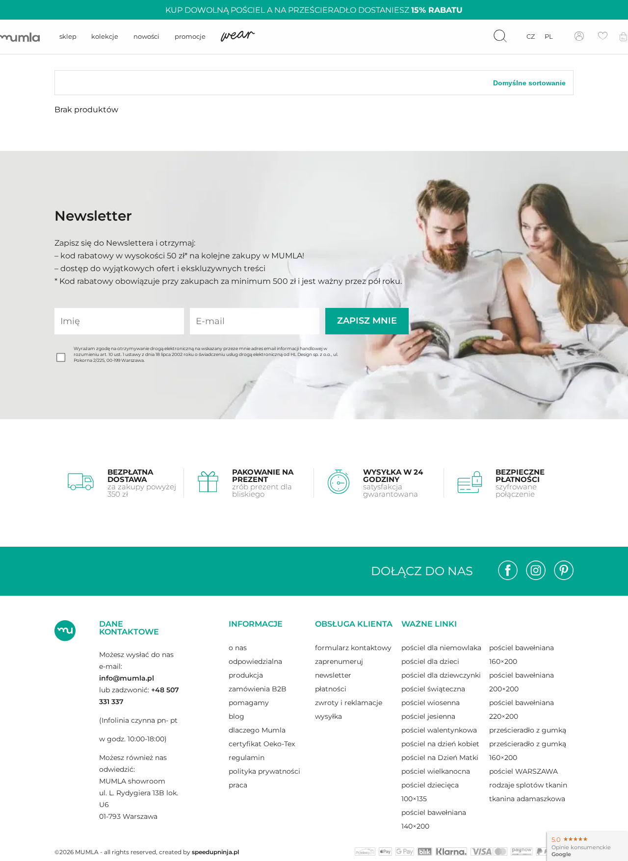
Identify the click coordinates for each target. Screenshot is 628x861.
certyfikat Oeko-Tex (262, 743)
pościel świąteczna (433, 688)
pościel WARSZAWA (523, 771)
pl (549, 36)
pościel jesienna (428, 716)
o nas (238, 647)
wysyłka (328, 716)
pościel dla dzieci (430, 661)
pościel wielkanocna (435, 771)
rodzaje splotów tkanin (528, 785)
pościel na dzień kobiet (440, 743)
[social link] (508, 571)
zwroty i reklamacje (348, 702)
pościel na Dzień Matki (439, 757)
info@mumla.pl (126, 678)
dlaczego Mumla (257, 730)
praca (238, 785)
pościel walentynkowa (439, 730)
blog (236, 716)
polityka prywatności (264, 771)
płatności (330, 688)
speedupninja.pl (215, 852)
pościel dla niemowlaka (441, 647)
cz (530, 36)
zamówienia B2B (258, 688)
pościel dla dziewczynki (441, 675)
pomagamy (249, 702)
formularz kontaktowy (353, 647)
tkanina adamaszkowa (527, 798)
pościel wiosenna (430, 702)
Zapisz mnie (367, 320)
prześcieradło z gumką (527, 730)
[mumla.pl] (20, 37)
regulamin (246, 757)
